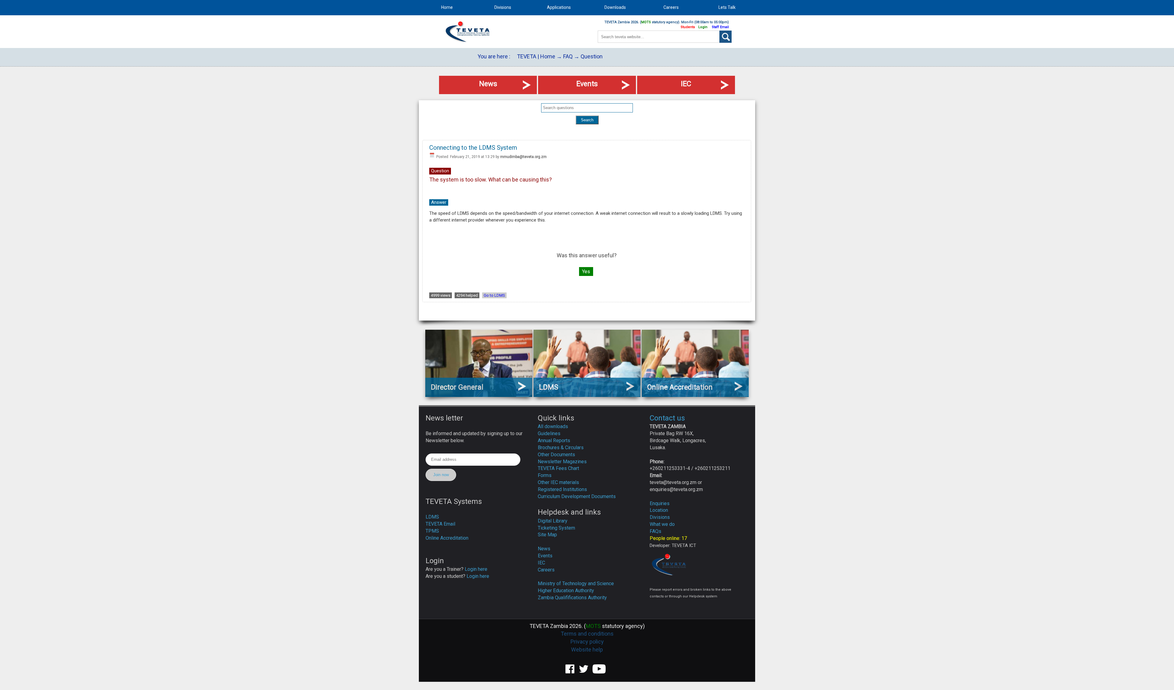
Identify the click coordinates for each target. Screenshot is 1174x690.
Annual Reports (554, 440)
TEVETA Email (440, 524)
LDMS (432, 517)
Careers (546, 570)
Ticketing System (556, 528)
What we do (662, 524)
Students (688, 27)
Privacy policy (587, 641)
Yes (586, 271)
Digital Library (552, 521)
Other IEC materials (558, 482)
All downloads (553, 426)
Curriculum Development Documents (577, 496)
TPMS (432, 531)
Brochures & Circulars (561, 447)
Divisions (660, 517)
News (544, 549)
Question (592, 56)
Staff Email (720, 27)
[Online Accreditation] (695, 395)
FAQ (568, 56)
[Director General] (478, 395)
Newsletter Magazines (562, 461)
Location (659, 510)
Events (545, 556)
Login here (476, 569)
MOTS (646, 22)
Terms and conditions (587, 633)
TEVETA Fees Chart (558, 468)
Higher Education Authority (566, 590)
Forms (545, 475)
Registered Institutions (562, 489)
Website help (587, 649)
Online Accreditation (447, 538)
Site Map (547, 535)
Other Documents (556, 454)
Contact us (667, 418)
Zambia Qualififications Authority (572, 597)
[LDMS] (587, 395)
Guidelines (549, 433)
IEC (541, 563)
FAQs (655, 531)
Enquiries (660, 503)
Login (702, 27)
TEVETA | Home (536, 56)
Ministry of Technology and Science (576, 583)
